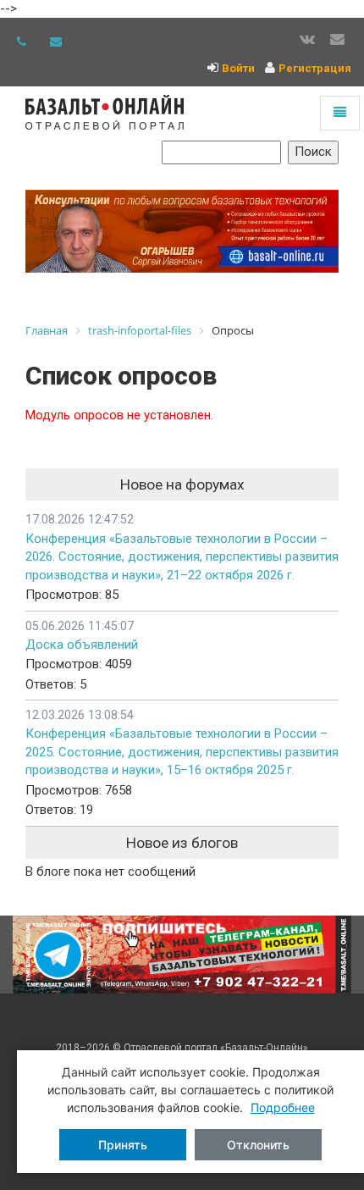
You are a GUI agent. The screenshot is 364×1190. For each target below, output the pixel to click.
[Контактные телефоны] (21, 41)
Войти (238, 68)
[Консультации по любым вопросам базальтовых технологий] (182, 232)
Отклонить (258, 1144)
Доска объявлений (81, 644)
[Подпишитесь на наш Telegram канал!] (182, 955)
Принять (122, 1144)
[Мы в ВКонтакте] (307, 39)
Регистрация (315, 68)
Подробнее (283, 1107)
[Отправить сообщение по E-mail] (56, 41)
